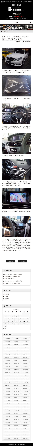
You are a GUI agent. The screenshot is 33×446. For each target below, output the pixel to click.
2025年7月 (8, 351)
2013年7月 (25, 422)
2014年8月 (8, 413)
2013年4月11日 (28, 41)
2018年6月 (16, 388)
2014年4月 (25, 413)
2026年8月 (8, 338)
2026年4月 (16, 341)
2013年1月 (25, 428)
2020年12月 (16, 369)
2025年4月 (8, 354)
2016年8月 (25, 394)
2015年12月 (7, 403)
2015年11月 (16, 403)
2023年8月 (25, 357)
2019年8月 (16, 375)
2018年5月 (25, 388)
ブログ (6, 296)
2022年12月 (7, 363)
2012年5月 (16, 438)
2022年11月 (16, 363)
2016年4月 (25, 397)
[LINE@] (13, 5)
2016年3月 (8, 400)
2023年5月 (25, 360)
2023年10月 (16, 357)
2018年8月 (25, 385)
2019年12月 (7, 372)
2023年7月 (8, 360)
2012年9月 (8, 435)
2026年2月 (8, 344)
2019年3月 (25, 379)
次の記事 (22, 261)
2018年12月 (25, 382)
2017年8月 (8, 394)
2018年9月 (16, 385)
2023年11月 (7, 357)
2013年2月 (16, 428)
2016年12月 (16, 394)
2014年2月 (16, 416)
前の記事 (11, 261)
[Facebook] (15, 5)
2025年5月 (25, 351)
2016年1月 (25, 400)
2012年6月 (8, 438)
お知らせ (6, 294)
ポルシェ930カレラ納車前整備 (12, 283)
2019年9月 (8, 375)
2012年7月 (25, 435)
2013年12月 (7, 419)
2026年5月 (8, 341)
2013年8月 (16, 422)
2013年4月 (25, 425)
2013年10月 (25, 419)
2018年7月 (8, 388)
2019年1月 (16, 382)
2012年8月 (16, 435)
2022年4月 (8, 369)
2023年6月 (16, 360)
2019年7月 (25, 375)
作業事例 (6, 31)
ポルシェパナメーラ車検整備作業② (13, 281)
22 (24, 321)
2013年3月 (8, 428)
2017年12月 (16, 391)
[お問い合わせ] (18, 5)
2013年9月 (8, 422)
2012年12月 (7, 431)
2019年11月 (16, 372)
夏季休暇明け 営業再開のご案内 (12, 276)
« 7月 (4, 328)
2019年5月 (16, 379)
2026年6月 (25, 338)
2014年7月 (16, 413)
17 (5, 321)
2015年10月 (25, 403)
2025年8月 (25, 347)
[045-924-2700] (20, 5)
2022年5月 (25, 366)
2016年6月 (8, 397)
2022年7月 (8, 366)
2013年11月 (16, 419)
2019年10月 (25, 372)
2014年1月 (25, 416)
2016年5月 (16, 397)
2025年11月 (7, 347)
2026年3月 (25, 341)
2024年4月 (25, 354)
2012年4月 (25, 438)
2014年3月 (8, 416)
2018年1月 (8, 391)
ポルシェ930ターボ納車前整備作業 (13, 274)
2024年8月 (16, 354)
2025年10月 (16, 347)
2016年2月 (16, 400)
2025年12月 (25, 344)
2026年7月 (16, 338)
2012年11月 (16, 431)
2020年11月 (25, 369)
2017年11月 (25, 391)
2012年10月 (25, 431)
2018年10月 (7, 385)
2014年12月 (16, 410)
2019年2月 (8, 382)
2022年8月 (25, 363)
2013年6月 (8, 425)
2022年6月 (16, 366)
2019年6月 (8, 379)
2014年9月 (25, 410)
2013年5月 (16, 425)
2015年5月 (8, 410)
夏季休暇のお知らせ (9, 278)
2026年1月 (16, 344)
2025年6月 (16, 351)
